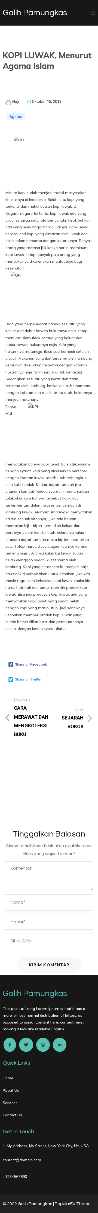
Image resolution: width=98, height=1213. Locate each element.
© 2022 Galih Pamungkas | (29, 1204)
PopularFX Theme (73, 1204)
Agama (16, 117)
